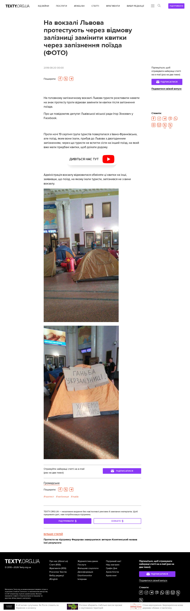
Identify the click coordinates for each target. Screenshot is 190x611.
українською (29, 594)
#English (53, 579)
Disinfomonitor (85, 575)
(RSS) (58, 564)
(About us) (63, 561)
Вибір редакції (56, 575)
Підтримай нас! (113, 561)
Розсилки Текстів (58, 572)
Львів (75, 496)
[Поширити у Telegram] (71, 79)
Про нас (53, 561)
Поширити (50, 78)
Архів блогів (112, 572)
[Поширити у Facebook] (60, 79)
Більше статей (53, 534)
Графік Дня (111, 568)
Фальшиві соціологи (88, 568)
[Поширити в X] (66, 79)
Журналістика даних (88, 561)
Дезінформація (85, 572)
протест (49, 496)
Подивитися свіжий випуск (166, 88)
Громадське (52, 483)
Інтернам (82, 579)
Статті (52, 564)
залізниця (63, 496)
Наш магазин (112, 564)
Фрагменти (55, 568)
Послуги (82, 564)
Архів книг (111, 575)
